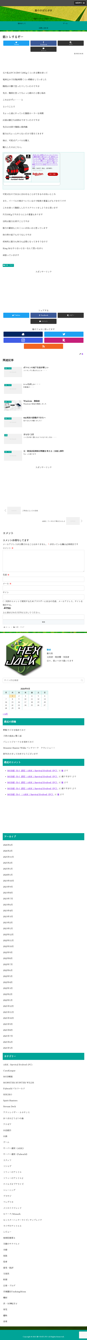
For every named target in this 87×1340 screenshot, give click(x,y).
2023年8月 (8, 893)
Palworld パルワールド (14, 1089)
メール (7, 584)
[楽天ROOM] (63, 340)
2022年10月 (8, 946)
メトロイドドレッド (12, 1208)
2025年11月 (8, 857)
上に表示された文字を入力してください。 (22, 613)
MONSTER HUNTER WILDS (18, 1083)
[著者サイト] (23, 334)
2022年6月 (8, 970)
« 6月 (5, 714)
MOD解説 (8, 1077)
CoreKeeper (9, 1071)
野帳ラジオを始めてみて (14, 730)
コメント (8, 548)
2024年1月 (8, 875)
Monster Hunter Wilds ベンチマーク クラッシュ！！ (29, 748)
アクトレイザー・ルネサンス (16, 1112)
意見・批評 (8, 1268)
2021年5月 (8, 1048)
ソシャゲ (7, 1166)
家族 (5, 1256)
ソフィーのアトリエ (12, 1172)
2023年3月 (8, 917)
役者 (5, 1262)
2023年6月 (8, 905)
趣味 (5, 1316)
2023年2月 (8, 923)
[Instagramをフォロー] (23, 340)
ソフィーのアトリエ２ (13, 1178)
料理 (5, 1280)
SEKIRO (7, 1095)
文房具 (6, 1274)
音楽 (5, 1322)
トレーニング (9, 1190)
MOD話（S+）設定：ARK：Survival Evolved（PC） (32, 771)
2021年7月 (8, 1036)
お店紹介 (7, 1130)
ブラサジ (7, 1196)
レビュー (7, 1232)
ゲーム (6, 1142)
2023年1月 (8, 929)
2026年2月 (8, 851)
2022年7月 (8, 964)
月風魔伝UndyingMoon (14, 1292)
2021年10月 (8, 1018)
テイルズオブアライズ (13, 1184)
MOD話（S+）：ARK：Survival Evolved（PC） (30, 794)
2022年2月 (7, 994)
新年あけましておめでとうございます (20, 754)
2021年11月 (8, 1012)
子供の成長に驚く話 (12, 736)
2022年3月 (8, 988)
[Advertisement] (43, 62)
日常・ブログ (9, 265)
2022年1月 (8, 1000)
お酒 (5, 1136)
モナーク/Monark (12, 1214)
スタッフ (7, 1160)
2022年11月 (8, 941)
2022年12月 (8, 935)
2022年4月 (8, 982)
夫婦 (5, 1250)
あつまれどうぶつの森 (13, 1118)
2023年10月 (8, 881)
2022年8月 (8, 958)
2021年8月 (8, 1030)
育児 (5, 1310)
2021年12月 (8, 1006)
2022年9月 (8, 952)
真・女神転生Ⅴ (10, 1304)
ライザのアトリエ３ (12, 1226)
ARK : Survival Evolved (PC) (18, 1065)
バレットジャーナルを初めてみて (18, 742)
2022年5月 (8, 976)
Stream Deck (9, 1106)
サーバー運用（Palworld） (15, 1154)
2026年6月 (8, 845)
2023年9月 (8, 887)
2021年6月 (8, 1042)
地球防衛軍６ (9, 1238)
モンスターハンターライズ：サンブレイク (22, 1220)
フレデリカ (8, 1202)
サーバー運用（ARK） (14, 1148)
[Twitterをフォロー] (63, 334)
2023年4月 (8, 911)
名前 (6, 575)
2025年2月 (8, 863)
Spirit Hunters (10, 1101)
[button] (82, 680)
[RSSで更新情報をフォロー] (43, 346)
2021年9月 (8, 1024)
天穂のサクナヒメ (11, 1244)
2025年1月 (8, 869)
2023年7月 (8, 899)
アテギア (7, 1124)
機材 (5, 1298)
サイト (6, 592)
